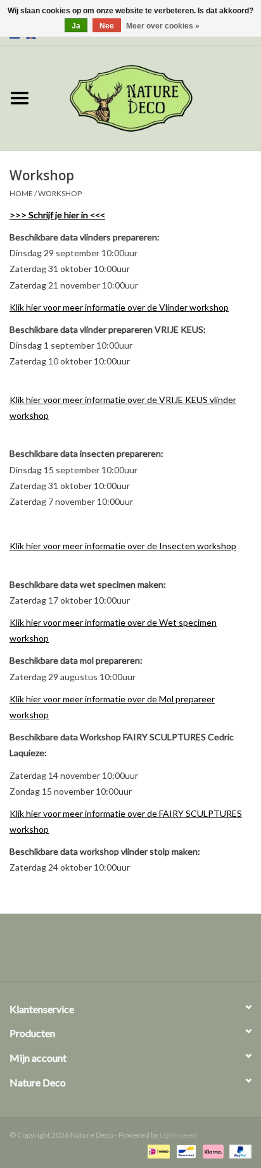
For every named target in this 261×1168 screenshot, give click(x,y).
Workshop (60, 193)
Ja (76, 26)
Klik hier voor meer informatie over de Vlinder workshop (119, 307)
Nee (106, 26)
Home (21, 193)
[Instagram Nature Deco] (142, 952)
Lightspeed (178, 1135)
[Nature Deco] (150, 97)
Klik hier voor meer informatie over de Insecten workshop (123, 545)
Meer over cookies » (163, 26)
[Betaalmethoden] (156, 1150)
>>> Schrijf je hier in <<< (57, 214)
